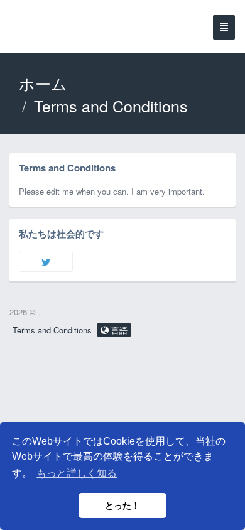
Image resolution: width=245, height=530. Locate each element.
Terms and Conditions (52, 330)
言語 (118, 330)
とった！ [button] (122, 505)
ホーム (43, 83)
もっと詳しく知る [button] (76, 473)
